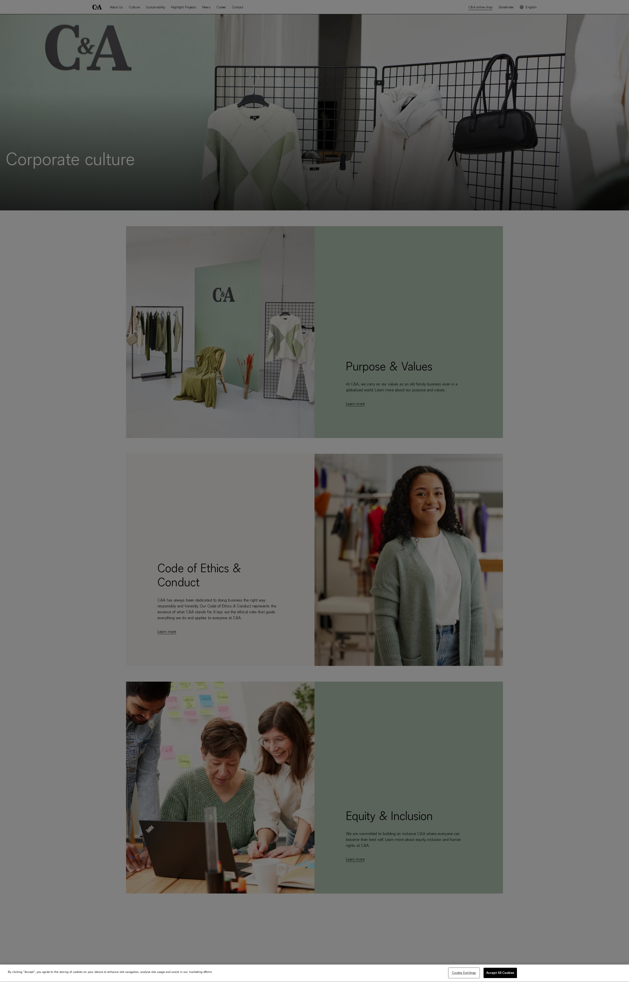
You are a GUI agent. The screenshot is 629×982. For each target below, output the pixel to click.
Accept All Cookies (500, 973)
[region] (314, 973)
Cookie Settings (464, 973)
